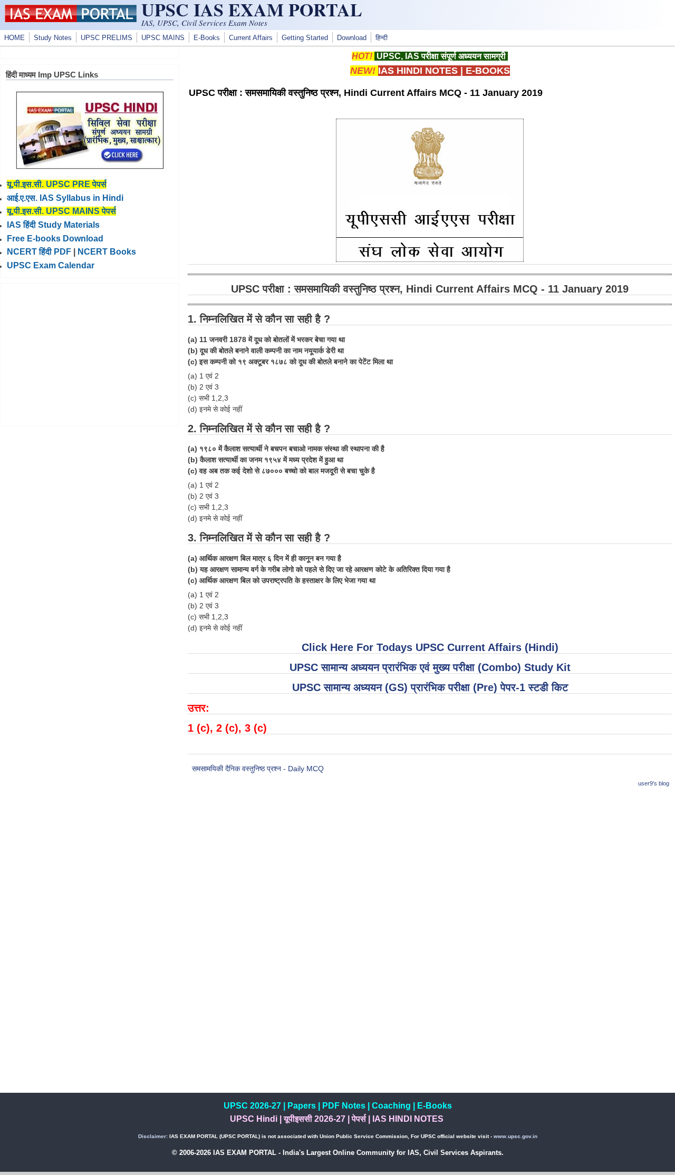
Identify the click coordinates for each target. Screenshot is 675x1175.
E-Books (207, 38)
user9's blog (653, 783)
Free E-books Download (55, 238)
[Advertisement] (430, 871)
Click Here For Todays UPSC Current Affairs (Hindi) (430, 647)
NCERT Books (107, 251)
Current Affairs (251, 38)
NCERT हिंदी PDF (39, 251)
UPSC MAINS (163, 38)
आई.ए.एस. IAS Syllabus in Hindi (65, 197)
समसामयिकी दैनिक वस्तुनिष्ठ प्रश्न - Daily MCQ (258, 768)
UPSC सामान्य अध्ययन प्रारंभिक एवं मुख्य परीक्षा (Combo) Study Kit (430, 667)
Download (352, 38)
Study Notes (53, 38)
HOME (14, 38)
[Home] (71, 19)
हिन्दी (381, 38)
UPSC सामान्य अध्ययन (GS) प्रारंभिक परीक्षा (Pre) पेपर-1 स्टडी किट (430, 687)
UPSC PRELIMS (106, 38)
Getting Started (305, 38)
